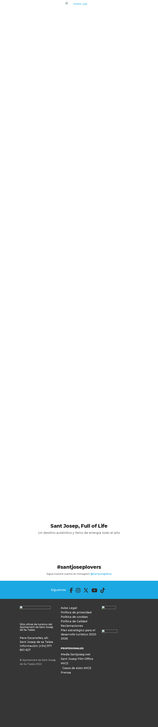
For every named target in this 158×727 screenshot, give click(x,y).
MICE (64, 663)
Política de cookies (74, 617)
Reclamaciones (72, 625)
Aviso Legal (69, 608)
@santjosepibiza (101, 573)
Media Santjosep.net (75, 654)
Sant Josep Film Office (77, 659)
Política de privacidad (76, 612)
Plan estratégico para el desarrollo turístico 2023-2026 (79, 634)
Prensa (66, 672)
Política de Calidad (74, 621)
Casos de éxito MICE (76, 668)
